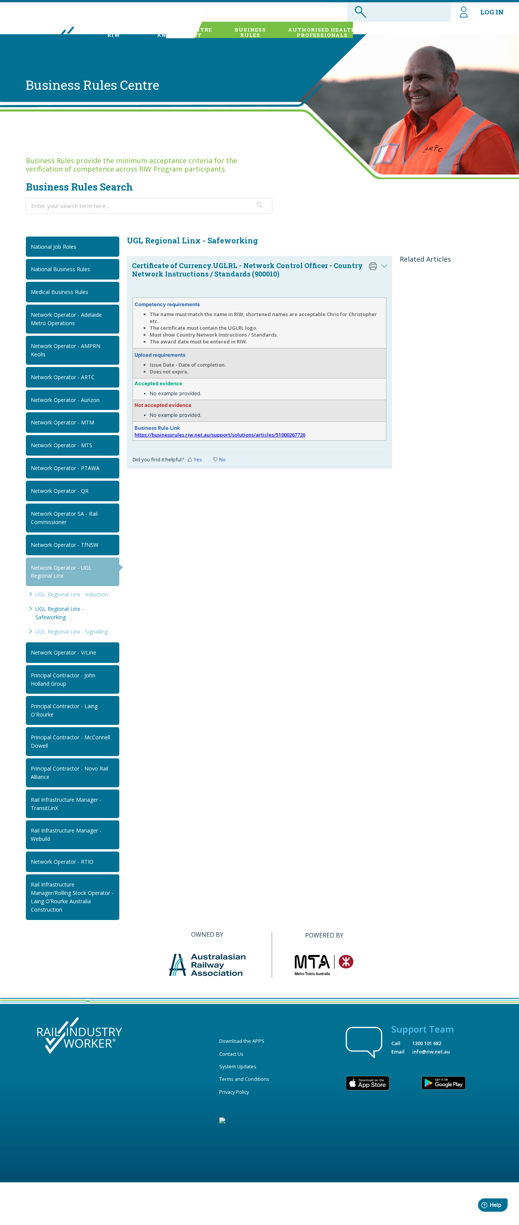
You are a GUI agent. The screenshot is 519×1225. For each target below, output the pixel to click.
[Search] (260, 205)
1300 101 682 (426, 1043)
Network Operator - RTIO (62, 861)
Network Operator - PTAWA (65, 468)
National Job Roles (53, 246)
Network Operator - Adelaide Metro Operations (66, 319)
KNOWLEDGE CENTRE (179, 32)
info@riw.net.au (431, 1051)
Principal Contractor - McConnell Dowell (70, 741)
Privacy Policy (234, 1091)
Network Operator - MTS (61, 445)
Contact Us (231, 1053)
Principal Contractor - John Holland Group (63, 679)
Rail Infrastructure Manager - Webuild (66, 834)
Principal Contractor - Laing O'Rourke (64, 710)
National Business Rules (60, 269)
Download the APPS (241, 1041)
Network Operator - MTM (62, 422)
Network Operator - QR (60, 490)
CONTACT (487, 32)
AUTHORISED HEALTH (322, 32)
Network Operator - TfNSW (64, 544)
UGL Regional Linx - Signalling (71, 631)
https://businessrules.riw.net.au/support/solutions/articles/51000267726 (219, 434)
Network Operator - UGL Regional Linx (61, 572)
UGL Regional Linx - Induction (71, 594)
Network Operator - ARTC (63, 377)
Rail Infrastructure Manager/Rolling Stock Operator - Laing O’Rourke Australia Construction (72, 897)
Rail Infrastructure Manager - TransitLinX (66, 804)
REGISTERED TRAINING (414, 32)
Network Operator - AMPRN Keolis (65, 350)
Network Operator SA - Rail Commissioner (64, 518)
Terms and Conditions (244, 1079)
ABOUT (114, 32)
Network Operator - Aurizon (65, 400)
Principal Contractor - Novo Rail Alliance (69, 772)
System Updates (237, 1066)
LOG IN (492, 12)
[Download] (245, 529)
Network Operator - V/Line (63, 652)
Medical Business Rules (59, 292)
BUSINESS (250, 32)
